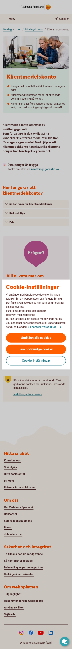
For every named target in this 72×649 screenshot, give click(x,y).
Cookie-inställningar (36, 360)
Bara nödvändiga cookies (36, 349)
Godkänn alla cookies (36, 338)
